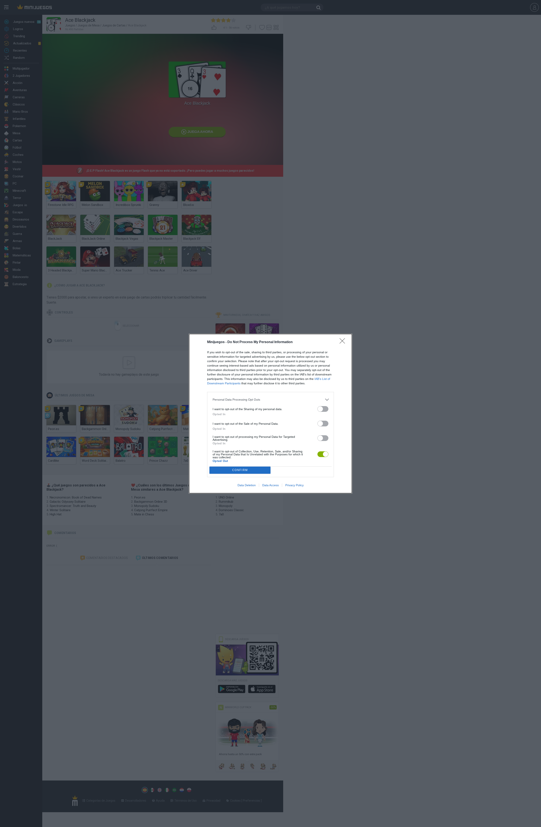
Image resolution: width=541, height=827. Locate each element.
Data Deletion (247, 485)
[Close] (344, 342)
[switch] (322, 409)
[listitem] (270, 399)
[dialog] (270, 413)
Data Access (270, 485)
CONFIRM (240, 470)
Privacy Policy (294, 485)
